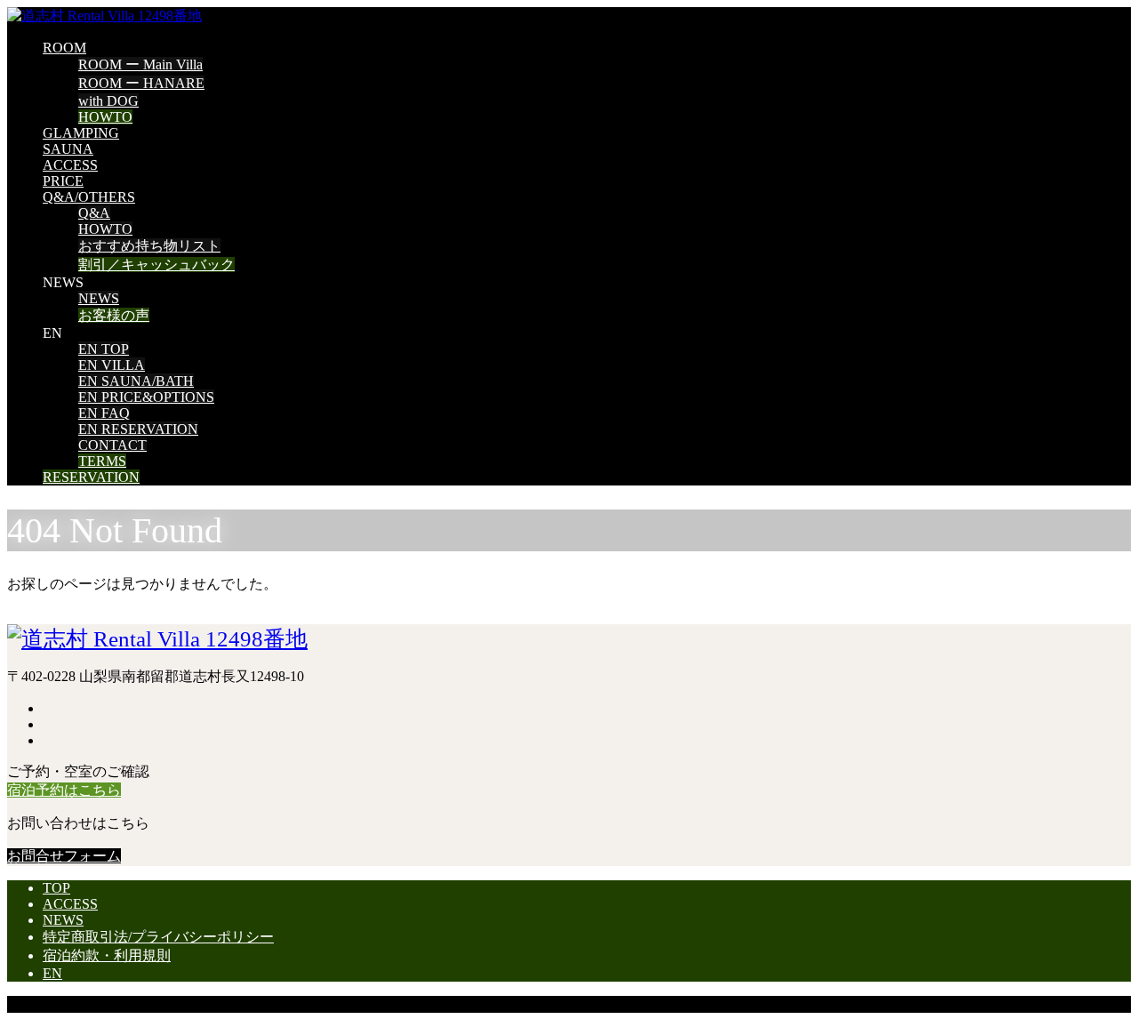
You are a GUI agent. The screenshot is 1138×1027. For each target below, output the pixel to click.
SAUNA (68, 148)
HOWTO (105, 116)
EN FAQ (104, 413)
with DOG (108, 100)
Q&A (94, 213)
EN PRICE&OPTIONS (146, 397)
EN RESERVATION (138, 429)
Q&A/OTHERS (89, 197)
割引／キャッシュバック (156, 264)
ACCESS (70, 165)
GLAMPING (81, 132)
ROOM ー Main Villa (140, 64)
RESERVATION (91, 477)
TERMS (102, 461)
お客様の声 (113, 315)
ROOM (64, 47)
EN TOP (103, 349)
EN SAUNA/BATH (136, 381)
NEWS (98, 298)
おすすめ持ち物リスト (149, 245)
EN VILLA (111, 365)
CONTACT (112, 445)
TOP (56, 887)
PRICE (63, 181)
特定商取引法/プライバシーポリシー (158, 936)
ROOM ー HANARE (141, 83)
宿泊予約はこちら (64, 790)
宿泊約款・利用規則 (107, 955)
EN (52, 973)
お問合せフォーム (64, 855)
